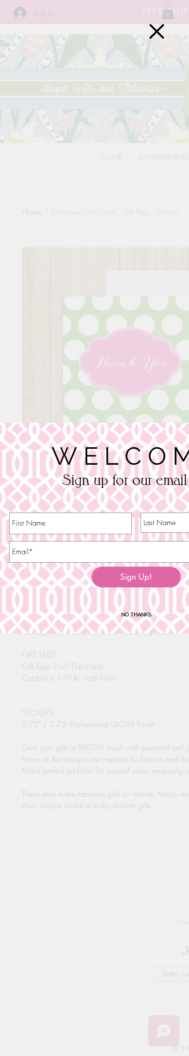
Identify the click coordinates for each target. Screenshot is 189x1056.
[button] (157, 31)
